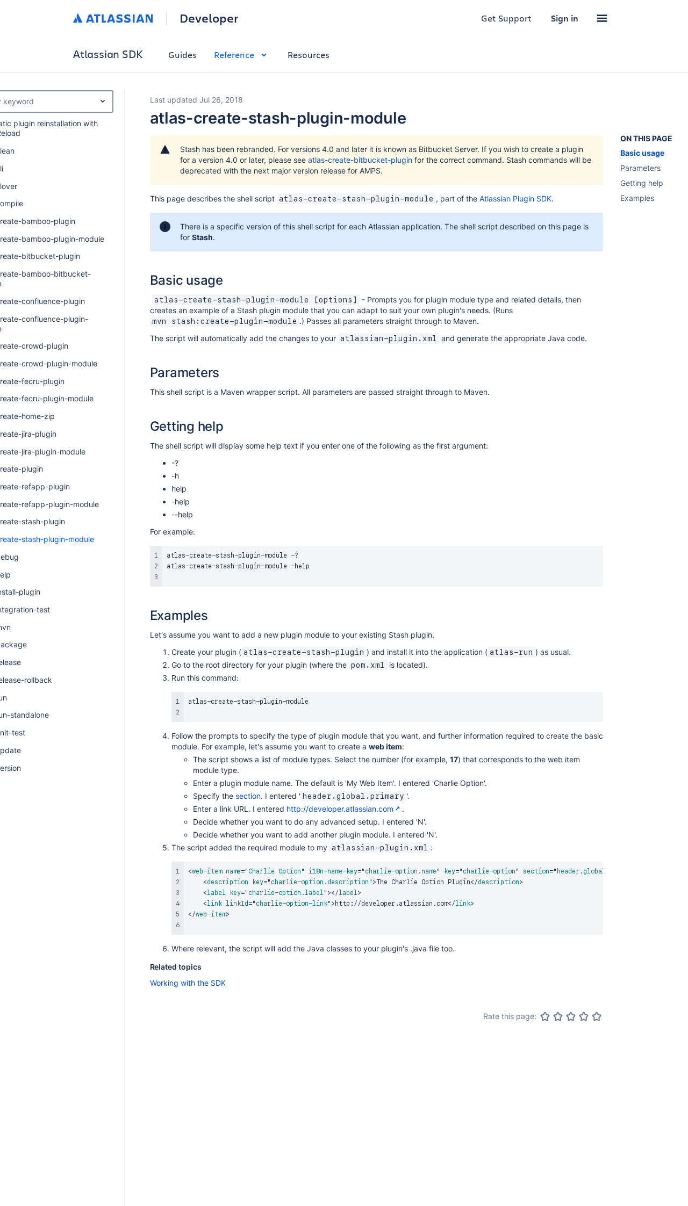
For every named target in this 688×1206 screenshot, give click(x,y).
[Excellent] (596, 1016)
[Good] (583, 1016)
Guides (182, 54)
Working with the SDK (188, 982)
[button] (602, 18)
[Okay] (570, 1016)
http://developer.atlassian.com (339, 808)
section (248, 795)
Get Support (506, 18)
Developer (209, 18)
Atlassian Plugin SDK (515, 198)
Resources (308, 54)
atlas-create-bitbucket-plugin (360, 159)
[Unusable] (545, 1016)
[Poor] (557, 1016)
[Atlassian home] (113, 18)
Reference (234, 54)
